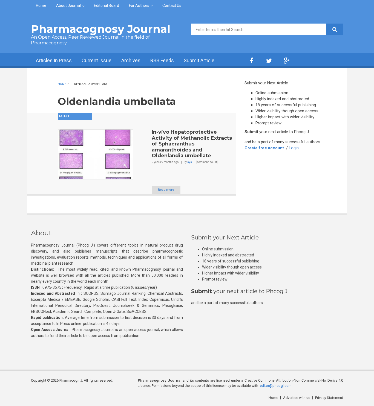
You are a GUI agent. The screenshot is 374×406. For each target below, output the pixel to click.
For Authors (139, 5)
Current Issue (96, 60)
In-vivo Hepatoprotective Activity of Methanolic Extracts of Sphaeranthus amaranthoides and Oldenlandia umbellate (192, 144)
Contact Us (171, 5)
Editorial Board (106, 5)
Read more (166, 189)
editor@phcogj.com (276, 386)
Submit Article (199, 60)
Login (294, 147)
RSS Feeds (162, 60)
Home (41, 5)
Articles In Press (54, 60)
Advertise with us (296, 397)
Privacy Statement (329, 397)
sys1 (190, 162)
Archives (130, 60)
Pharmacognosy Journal (100, 29)
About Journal (68, 5)
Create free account (264, 147)
